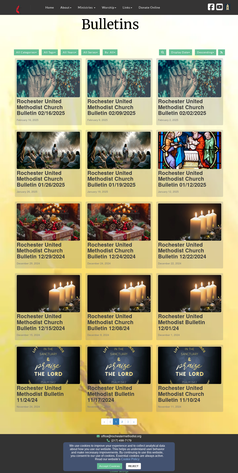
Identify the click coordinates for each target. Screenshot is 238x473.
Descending (205, 52)
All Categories (25, 52)
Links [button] (126, 7)
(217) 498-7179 (121, 440)
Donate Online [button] (149, 7)
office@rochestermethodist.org (121, 436)
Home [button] (49, 7)
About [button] (65, 7)
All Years (69, 52)
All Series (89, 52)
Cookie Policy (130, 459)
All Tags (49, 52)
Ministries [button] (86, 7)
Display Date (179, 52)
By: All (109, 52)
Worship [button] (108, 7)
